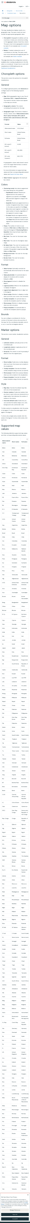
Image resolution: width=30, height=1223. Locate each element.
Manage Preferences (15, 1210)
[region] (15, 1207)
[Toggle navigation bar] (2, 2)
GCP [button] (27, 6)
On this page (5, 18)
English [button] (21, 6)
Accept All (14, 1219)
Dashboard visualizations (8, 68)
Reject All (15, 1214)
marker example (17, 56)
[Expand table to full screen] (27, 124)
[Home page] (2, 11)
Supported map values (16, 174)
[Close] (28, 1195)
